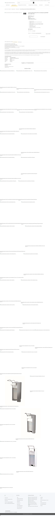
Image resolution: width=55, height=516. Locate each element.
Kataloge (41, 497)
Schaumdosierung (12, 58)
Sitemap (41, 505)
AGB (17, 497)
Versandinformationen (43, 504)
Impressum (18, 501)
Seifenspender (33, 18)
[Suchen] (33, 3)
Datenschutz (18, 504)
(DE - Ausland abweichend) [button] (37, 33)
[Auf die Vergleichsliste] (24, 13)
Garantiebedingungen (20, 505)
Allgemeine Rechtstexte (20, 498)
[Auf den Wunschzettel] (25, 13)
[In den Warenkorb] (5, 11)
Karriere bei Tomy (19, 508)
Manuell (11, 60)
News (41, 501)
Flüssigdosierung (16, 58)
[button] (45, 2)
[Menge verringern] (28, 36)
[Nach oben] (0, 515)
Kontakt (41, 498)
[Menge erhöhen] (38, 36)
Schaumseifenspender (13, 57)
